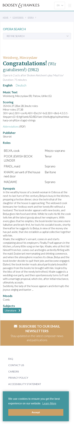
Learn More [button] (49, 403)
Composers (18, 17)
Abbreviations (11, 126)
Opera (31, 17)
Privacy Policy (18, 377)
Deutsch (21, 85)
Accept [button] (36, 412)
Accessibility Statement (24, 384)
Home (5, 17)
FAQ (10, 358)
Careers (13, 371)
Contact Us (16, 365)
